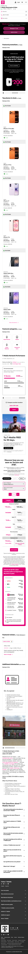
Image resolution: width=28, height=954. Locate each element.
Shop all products (14, 322)
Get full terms (16, 72)
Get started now (8, 448)
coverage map (17, 364)
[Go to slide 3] (19, 93)
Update (14, 409)
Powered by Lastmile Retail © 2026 (14, 951)
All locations (6, 38)
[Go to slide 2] (12, 93)
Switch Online (14, 32)
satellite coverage (9, 763)
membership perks (7, 758)
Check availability (14, 65)
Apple (11, 768)
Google (4, 769)
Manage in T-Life (14, 28)
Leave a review (6, 641)
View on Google (8, 654)
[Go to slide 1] (5, 93)
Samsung (16, 768)
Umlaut (15, 362)
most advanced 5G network (10, 762)
